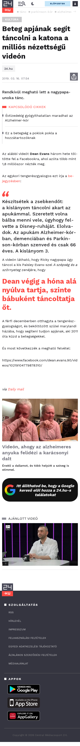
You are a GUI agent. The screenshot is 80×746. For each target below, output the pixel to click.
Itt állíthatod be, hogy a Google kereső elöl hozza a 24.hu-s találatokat (45, 490)
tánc (23, 11)
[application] (40, 544)
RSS (11, 612)
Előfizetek (57, 3)
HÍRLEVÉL (15, 620)
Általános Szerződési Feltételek (33, 655)
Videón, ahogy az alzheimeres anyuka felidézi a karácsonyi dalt (36, 452)
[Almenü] (22, 3)
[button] (74, 11)
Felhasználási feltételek (27, 637)
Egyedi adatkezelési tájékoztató (33, 646)
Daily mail (16, 389)
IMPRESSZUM (17, 629)
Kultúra (12, 19)
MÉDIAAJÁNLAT (18, 663)
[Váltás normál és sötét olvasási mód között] (32, 3)
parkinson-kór (42, 11)
